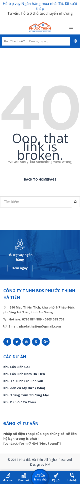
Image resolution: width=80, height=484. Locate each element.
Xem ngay (20, 268)
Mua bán (8, 480)
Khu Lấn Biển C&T (17, 367)
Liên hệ (72, 480)
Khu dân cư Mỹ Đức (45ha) (24, 388)
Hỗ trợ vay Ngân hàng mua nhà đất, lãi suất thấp (40, 6)
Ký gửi (56, 480)
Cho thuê (23, 480)
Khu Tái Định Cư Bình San (23, 381)
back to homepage (40, 179)
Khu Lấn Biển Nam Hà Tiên (24, 374)
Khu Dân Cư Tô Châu (19, 402)
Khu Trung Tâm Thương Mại (26, 395)
